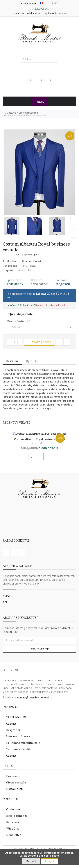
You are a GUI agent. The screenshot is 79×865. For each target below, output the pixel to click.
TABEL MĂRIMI (16, 717)
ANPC (6, 595)
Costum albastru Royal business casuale (24, 115)
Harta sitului (14, 789)
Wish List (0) (33, 13)
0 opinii (17, 255)
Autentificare (28, 3)
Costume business (28, 112)
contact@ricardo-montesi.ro (34, 697)
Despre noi (13, 730)
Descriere (12, 361)
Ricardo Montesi (31, 261)
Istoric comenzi (16, 815)
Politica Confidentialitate (23, 743)
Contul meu (18, 13)
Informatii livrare (18, 736)
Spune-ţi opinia (32, 255)
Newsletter (13, 835)
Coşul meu (48, 13)
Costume (11, 112)
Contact (11, 723)
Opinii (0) (32, 361)
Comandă (61, 13)
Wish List (12, 828)
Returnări (12, 822)
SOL (5, 602)
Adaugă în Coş (41, 342)
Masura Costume (17, 321)
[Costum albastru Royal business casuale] (39, 172)
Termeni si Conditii (19, 749)
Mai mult (31, 861)
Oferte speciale (16, 782)
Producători (14, 776)
